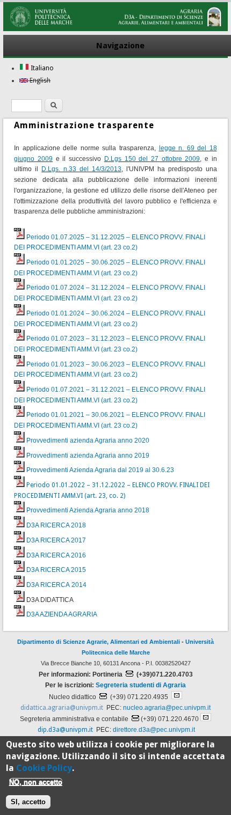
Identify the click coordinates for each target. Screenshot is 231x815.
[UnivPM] (115, 29)
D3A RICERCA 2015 (56, 570)
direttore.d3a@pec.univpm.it (154, 729)
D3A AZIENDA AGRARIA (61, 614)
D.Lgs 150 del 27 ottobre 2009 (152, 159)
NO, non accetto (35, 782)
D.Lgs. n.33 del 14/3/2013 (81, 169)
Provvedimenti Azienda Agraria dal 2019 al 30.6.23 (100, 470)
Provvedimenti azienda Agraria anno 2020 (87, 440)
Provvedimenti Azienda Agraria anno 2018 (87, 510)
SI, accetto (28, 802)
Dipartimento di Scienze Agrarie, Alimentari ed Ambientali (98, 641)
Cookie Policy (44, 768)
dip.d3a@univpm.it (65, 729)
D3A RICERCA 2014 (56, 585)
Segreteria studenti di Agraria (141, 685)
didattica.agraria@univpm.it (61, 707)
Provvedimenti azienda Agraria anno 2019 (87, 455)
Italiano (41, 68)
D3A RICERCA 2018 (56, 525)
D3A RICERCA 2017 (56, 540)
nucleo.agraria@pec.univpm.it (167, 707)
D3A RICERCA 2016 (56, 555)
